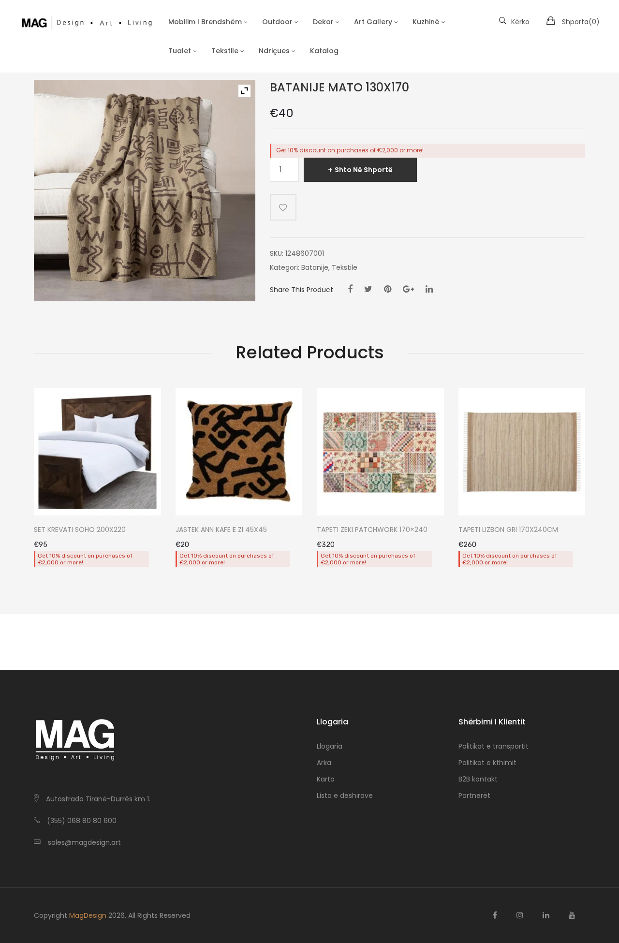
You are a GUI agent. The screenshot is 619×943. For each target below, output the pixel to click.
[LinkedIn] (429, 289)
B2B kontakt (478, 779)
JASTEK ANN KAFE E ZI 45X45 (221, 529)
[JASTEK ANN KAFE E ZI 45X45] (239, 452)
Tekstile (344, 267)
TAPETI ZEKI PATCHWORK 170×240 (372, 529)
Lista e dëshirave (345, 795)
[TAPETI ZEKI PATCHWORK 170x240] (380, 452)
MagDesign (87, 915)
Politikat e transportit (493, 746)
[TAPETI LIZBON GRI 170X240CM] (522, 452)
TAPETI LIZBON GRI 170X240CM (508, 529)
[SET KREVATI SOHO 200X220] (97, 452)
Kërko (520, 22)
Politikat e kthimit (487, 762)
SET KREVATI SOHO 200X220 (80, 529)
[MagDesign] (86, 21)
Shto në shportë (364, 170)
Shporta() (581, 22)
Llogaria (329, 746)
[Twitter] (368, 289)
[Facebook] (350, 289)
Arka (324, 762)
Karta (326, 779)
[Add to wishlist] (283, 207)
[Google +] (408, 289)
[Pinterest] (387, 289)
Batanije (314, 267)
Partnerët (474, 795)
